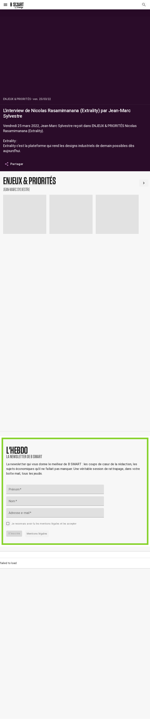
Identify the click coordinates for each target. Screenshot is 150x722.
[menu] (5, 4)
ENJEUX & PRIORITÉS (17, 99)
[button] (75, 184)
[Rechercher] (144, 5)
